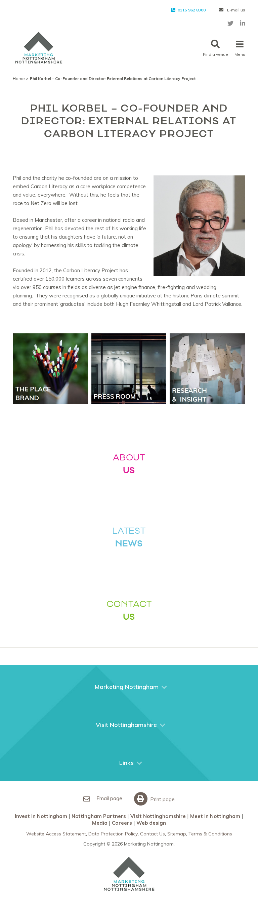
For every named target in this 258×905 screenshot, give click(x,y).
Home (19, 78)
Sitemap (176, 834)
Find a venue (215, 54)
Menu (239, 54)
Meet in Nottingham (215, 816)
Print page (162, 799)
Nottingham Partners (99, 816)
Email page (108, 798)
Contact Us (152, 834)
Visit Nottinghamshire (158, 816)
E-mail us (235, 9)
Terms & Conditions (210, 834)
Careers (122, 823)
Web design (151, 823)
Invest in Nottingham (41, 816)
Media (100, 823)
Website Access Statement (56, 834)
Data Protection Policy (113, 834)
